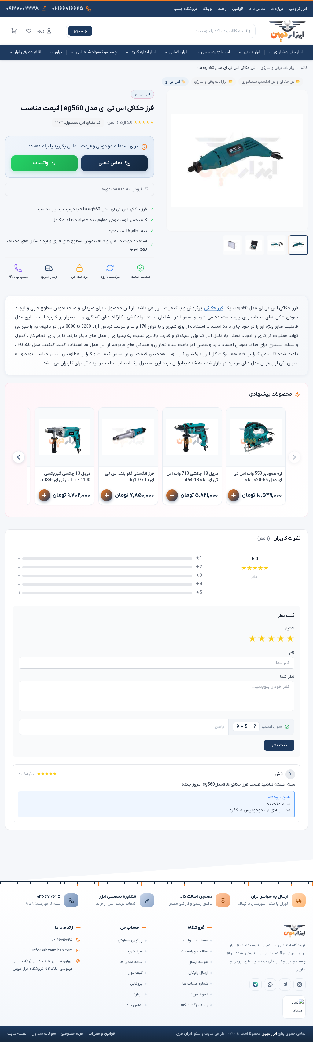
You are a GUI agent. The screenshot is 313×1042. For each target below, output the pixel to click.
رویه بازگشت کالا (194, 1005)
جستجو (80, 31)
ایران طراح (184, 1033)
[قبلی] (294, 457)
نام (291, 653)
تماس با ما (257, 8)
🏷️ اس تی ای (175, 81)
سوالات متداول (43, 1033)
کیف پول (135, 972)
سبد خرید (135, 951)
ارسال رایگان (198, 972)
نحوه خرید (199, 994)
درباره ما (277, 8)
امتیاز (289, 628)
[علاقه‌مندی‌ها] (28, 31)
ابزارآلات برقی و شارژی (278, 67)
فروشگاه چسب (185, 8)
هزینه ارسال (198, 962)
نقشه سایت (17, 1033)
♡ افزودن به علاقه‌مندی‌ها (125, 189)
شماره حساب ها (195, 983)
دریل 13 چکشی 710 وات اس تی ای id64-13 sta (192, 477)
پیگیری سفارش (130, 940)
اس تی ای (142, 94)
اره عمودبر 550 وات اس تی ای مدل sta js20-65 (257, 477)
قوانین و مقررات (101, 1033)
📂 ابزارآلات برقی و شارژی (213, 81)
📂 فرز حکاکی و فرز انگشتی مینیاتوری (270, 81)
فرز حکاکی (213, 308)
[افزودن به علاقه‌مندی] (234, 415)
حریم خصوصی (72, 1033)
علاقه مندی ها (131, 962)
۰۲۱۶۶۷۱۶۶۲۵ (49, 896)
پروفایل (136, 983)
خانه (304, 67)
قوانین (237, 8)
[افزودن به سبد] (233, 495)
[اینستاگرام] (299, 984)
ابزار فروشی (298, 8)
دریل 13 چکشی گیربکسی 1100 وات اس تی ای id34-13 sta (66, 477)
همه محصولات (195, 940)
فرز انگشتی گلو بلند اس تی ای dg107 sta (129, 477)
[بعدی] (19, 457)
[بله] (255, 984)
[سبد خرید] (14, 31)
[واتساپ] (270, 984)
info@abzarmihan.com (52, 950)
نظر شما (287, 676)
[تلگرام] (285, 984)
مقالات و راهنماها (194, 951)
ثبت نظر (279, 745)
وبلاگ (207, 8)
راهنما (221, 8)
